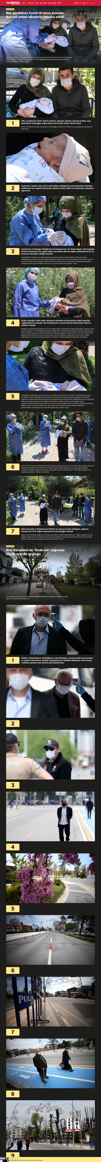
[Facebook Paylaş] (72, 13)
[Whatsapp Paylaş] (89, 13)
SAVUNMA (30, 3)
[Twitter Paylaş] (76, 13)
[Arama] (81, 3)
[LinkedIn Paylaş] (80, 13)
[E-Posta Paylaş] (93, 13)
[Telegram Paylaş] (85, 13)
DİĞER (59, 3)
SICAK (23, 3)
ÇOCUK (37, 3)
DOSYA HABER (52, 3)
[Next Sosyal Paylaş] (68, 13)
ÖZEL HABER (43, 3)
